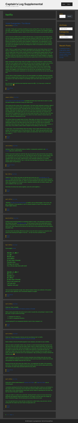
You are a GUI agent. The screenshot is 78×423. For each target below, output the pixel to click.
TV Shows (12, 164)
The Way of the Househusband (18, 202)
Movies (11, 88)
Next (12, 414)
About (68, 4)
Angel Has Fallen (41, 382)
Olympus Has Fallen (29, 382)
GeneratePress (49, 421)
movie (14, 248)
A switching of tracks (64, 48)
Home (63, 4)
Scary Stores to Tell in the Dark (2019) (14, 100)
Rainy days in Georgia (64, 52)
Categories (62, 34)
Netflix (8, 89)
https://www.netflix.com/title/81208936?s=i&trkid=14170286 (20, 338)
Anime (8, 88)
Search (61, 14)
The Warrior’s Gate (21, 223)
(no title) (61, 57)
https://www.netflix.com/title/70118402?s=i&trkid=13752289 (20, 308)
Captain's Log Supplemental (24, 4)
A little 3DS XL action (64, 50)
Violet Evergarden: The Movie (17, 23)
